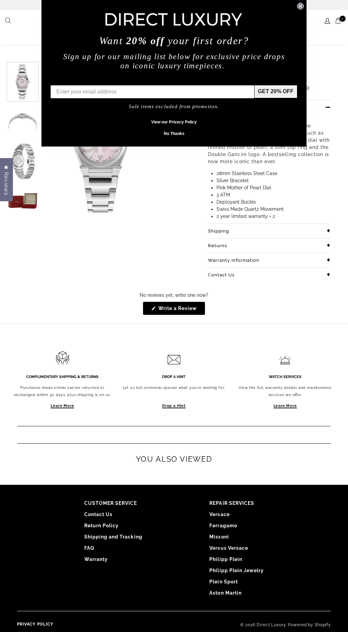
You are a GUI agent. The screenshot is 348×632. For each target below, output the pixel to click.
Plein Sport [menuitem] (223, 581)
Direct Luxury (271, 624)
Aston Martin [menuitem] (225, 593)
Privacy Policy (35, 624)
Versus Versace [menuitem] (228, 548)
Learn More (62, 406)
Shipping (218, 231)
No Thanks (174, 133)
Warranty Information (233, 260)
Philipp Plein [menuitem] (225, 559)
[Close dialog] (300, 6)
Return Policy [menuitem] (101, 525)
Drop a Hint (174, 406)
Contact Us (221, 274)
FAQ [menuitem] (89, 548)
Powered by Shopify (309, 624)
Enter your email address (83, 80)
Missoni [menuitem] (219, 537)
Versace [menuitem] (219, 514)
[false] (9, 21)
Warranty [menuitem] (96, 559)
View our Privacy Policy (174, 122)
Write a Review (181, 310)
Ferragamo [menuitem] (223, 525)
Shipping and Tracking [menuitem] (113, 537)
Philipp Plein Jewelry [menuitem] (236, 570)
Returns (217, 245)
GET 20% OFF (276, 91)
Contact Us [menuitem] (98, 514)
